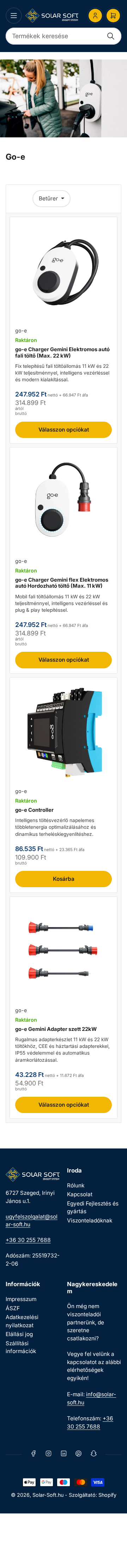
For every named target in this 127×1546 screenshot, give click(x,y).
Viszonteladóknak (89, 1220)
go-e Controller (34, 810)
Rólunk (75, 1185)
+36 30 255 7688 (28, 1240)
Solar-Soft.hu (48, 1495)
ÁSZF (13, 1308)
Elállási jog (19, 1334)
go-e (21, 330)
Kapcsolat (79, 1194)
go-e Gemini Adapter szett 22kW (56, 1029)
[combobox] (64, 36)
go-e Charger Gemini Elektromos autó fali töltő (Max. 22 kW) (62, 352)
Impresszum (21, 1299)
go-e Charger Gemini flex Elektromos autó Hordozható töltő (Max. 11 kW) (61, 583)
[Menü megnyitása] (14, 15)
